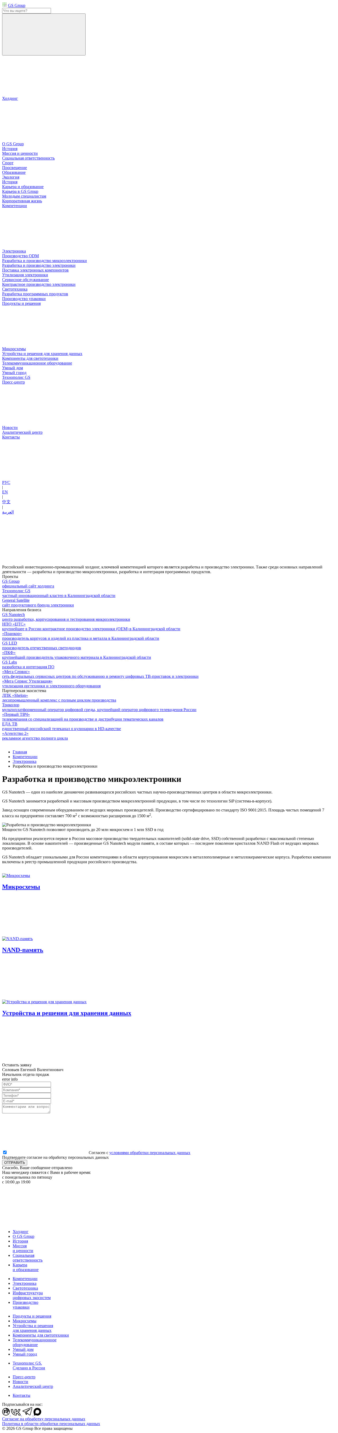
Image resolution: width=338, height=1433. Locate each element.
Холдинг (21, 1231)
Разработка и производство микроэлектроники (44, 260)
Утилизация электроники (25, 275)
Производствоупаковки (25, 1304)
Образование (14, 172)
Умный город (25, 1354)
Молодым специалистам (24, 196)
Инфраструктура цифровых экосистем (32, 1295)
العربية (8, 512)
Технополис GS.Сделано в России (29, 1365)
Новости (20, 1381)
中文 (6, 502)
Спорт (7, 163)
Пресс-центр (24, 1377)
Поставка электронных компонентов (35, 270)
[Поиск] (44, 34)
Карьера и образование (26, 1267)
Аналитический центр (33, 1386)
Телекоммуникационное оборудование (35, 1342)
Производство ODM (20, 256)
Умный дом (23, 1349)
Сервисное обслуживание (25, 279)
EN (5, 492)
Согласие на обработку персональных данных (43, 1419)
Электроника (24, 761)
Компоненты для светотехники (41, 1335)
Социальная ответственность (28, 1257)
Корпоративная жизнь (22, 201)
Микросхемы (24, 1321)
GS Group (16, 5)
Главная (20, 752)
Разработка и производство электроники (39, 265)
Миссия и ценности (23, 1248)
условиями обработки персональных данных (149, 1152)
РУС (6, 482)
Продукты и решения (32, 1316)
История (9, 182)
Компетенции (25, 756)
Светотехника (25, 1288)
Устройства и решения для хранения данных (33, 1328)
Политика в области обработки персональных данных (51, 1423)
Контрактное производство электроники (39, 284)
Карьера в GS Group (20, 191)
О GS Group (23, 1236)
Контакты (21, 1395)
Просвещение (14, 167)
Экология (10, 177)
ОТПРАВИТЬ (14, 1163)
